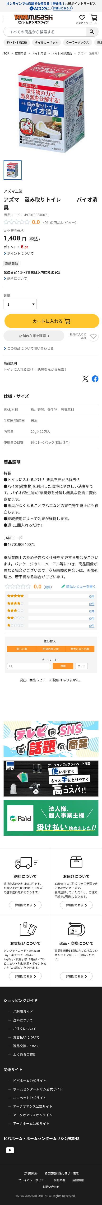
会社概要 (59, 1180)
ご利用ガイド (23, 1011)
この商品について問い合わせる (30, 348)
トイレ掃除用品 (62, 53)
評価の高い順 (51, 649)
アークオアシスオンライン (32, 1114)
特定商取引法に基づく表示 (62, 1173)
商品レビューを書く (81, 586)
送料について (17, 278)
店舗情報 (78, 1180)
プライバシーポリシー (32, 1180)
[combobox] (45, 31)
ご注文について (24, 1028)
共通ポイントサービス (51, 5)
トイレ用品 (39, 53)
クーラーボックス (77, 42)
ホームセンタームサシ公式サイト (38, 1089)
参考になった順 (80, 649)
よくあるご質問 (24, 1054)
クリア (81, 666)
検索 (63, 666)
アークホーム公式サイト (31, 1123)
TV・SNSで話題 (17, 42)
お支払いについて (26, 1037)
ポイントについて (20, 253)
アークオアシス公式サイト (32, 1106)
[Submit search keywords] (92, 31)
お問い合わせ (51, 1187)
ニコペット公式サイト (29, 1097)
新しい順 (22, 649)
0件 (48, 586)
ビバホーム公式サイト (29, 1080)
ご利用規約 (30, 1173)
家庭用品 (20, 53)
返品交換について (26, 1045)
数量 (7, 295)
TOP (6, 53)
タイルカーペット (46, 42)
